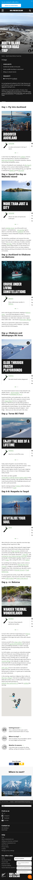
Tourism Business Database (9, 867)
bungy (7, 560)
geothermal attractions (7, 93)
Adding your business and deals (10, 841)
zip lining (9, 243)
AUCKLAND (11, 143)
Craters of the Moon (22, 578)
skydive (27, 560)
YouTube (6, 820)
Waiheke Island (10, 228)
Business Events (6, 863)
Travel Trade (5, 862)
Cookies (4, 848)
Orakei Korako (10, 578)
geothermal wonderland (16, 644)
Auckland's (20, 231)
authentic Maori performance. (10, 683)
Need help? (4, 830)
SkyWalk (12, 170)
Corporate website (6, 865)
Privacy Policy (5, 847)
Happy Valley (9, 401)
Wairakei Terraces (19, 570)
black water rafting (25, 319)
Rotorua (28, 633)
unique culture (18, 642)
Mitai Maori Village (7, 678)
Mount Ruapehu (15, 392)
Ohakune (18, 486)
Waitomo (10, 304)
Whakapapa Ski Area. (16, 394)
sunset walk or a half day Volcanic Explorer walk (14, 477)
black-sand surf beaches (8, 160)
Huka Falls (25, 554)
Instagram (6, 815)
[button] (3, 10)
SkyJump (21, 170)
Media (3, 858)
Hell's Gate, (5, 667)
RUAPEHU (10, 375)
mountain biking (6, 661)
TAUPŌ (10, 527)
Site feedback (5, 828)
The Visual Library (6, 860)
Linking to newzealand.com (9, 843)
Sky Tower (28, 165)
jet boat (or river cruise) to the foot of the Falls (15, 556)
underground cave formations (14, 91)
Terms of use (5, 845)
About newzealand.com (8, 839)
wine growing (20, 230)
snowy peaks (19, 93)
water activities (16, 551)
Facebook (6, 818)
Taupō (14, 487)
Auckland (14, 78)
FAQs (3, 837)
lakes (29, 91)
